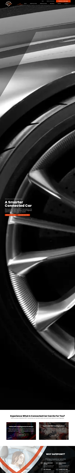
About (25, 3)
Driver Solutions (43, 3)
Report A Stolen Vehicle (50, 1)
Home (20, 3)
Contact (66, 3)
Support (59, 3)
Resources (52, 3)
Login (43, 1)
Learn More (21, 434)
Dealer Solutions (33, 3)
